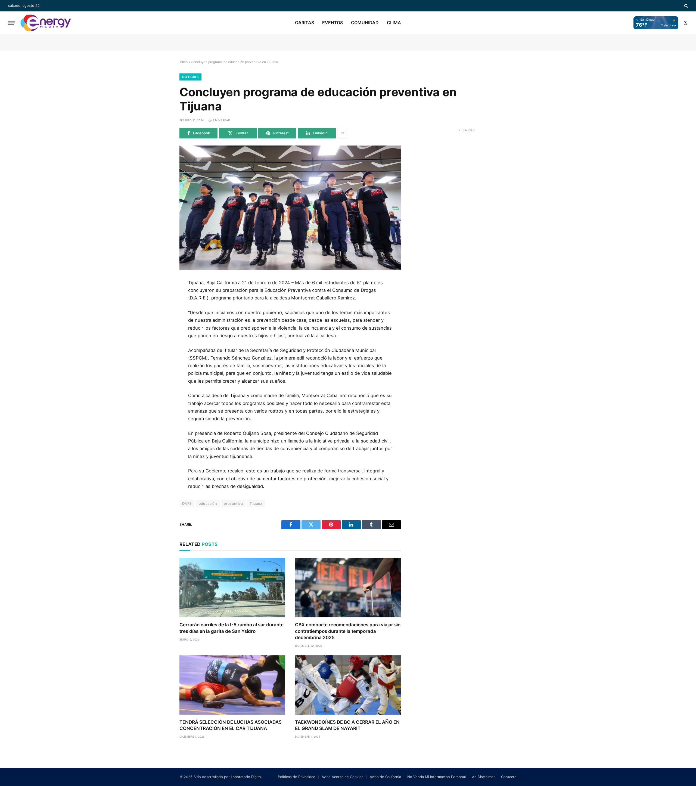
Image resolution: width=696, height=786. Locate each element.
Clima (394, 22)
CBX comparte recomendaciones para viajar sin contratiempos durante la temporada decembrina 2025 (347, 631)
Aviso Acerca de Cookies (342, 777)
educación (208, 503)
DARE (187, 503)
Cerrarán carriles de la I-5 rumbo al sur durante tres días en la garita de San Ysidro (231, 628)
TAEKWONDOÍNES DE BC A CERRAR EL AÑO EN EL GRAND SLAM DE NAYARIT (347, 725)
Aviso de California (385, 777)
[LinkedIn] (161, 322)
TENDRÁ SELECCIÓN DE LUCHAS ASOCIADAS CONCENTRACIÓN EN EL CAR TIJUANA (230, 725)
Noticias (190, 77)
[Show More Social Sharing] (342, 133)
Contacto (509, 777)
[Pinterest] (161, 334)
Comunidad (365, 22)
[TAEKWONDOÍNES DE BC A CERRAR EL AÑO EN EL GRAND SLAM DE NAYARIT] (348, 685)
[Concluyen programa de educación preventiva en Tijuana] (290, 208)
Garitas (304, 22)
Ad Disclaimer (483, 777)
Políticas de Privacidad (296, 777)
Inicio (183, 62)
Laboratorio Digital (246, 777)
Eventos (332, 22)
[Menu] (11, 23)
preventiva (233, 503)
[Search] (685, 5)
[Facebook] (161, 297)
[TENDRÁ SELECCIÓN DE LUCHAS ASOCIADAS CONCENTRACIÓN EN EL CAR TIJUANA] (232, 685)
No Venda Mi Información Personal (436, 777)
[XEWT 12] (45, 22)
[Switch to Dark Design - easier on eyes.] (685, 23)
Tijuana (256, 503)
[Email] (161, 346)
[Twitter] (161, 310)
